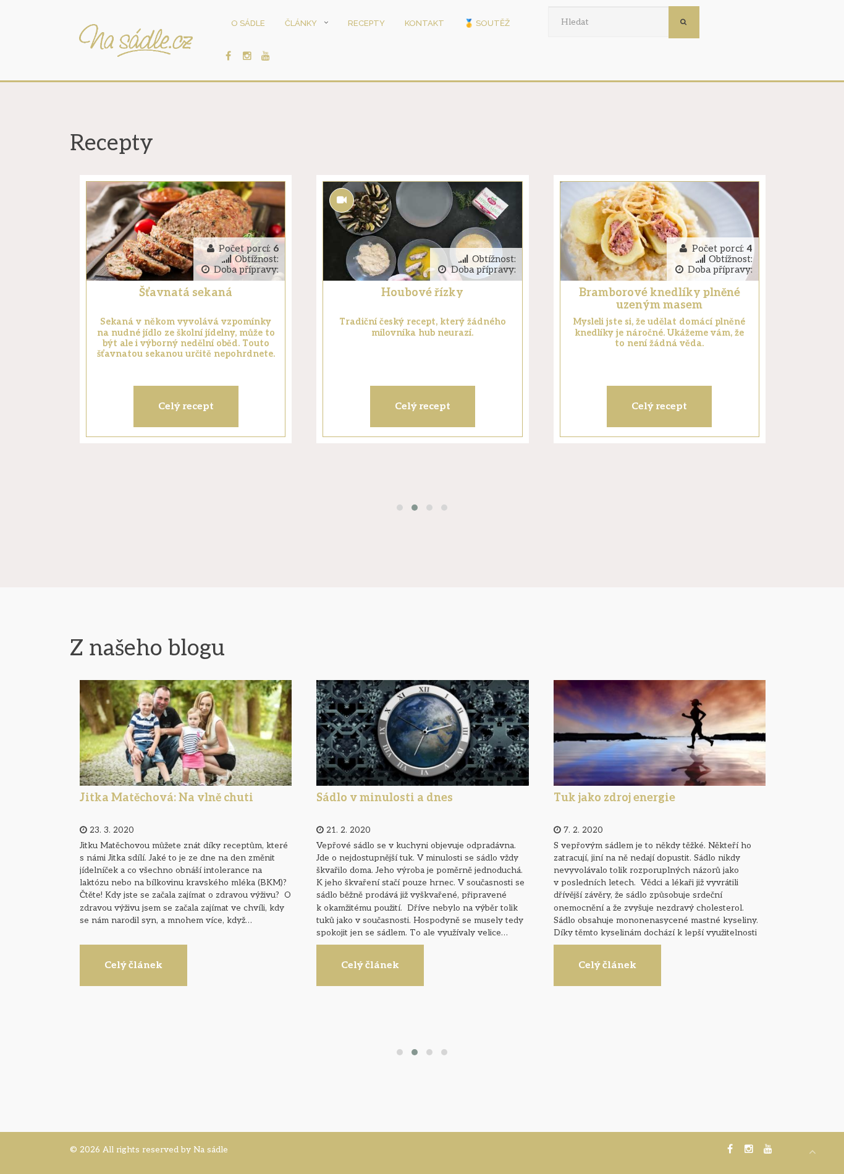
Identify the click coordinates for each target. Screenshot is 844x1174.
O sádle (248, 23)
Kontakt (424, 23)
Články (301, 23)
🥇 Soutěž (487, 23)
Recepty (366, 23)
